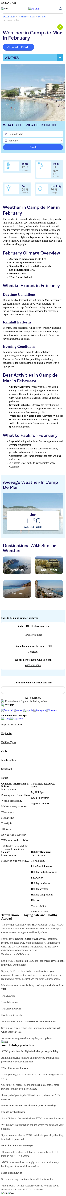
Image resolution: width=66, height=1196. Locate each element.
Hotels (4, 777)
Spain (32, 16)
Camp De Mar (13, 20)
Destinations (9, 16)
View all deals (18, 47)
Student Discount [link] (40, 911)
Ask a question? (33, 697)
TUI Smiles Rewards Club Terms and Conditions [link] (14, 847)
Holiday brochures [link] (40, 883)
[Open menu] (5, 8)
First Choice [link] (37, 877)
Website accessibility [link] (11, 800)
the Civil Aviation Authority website (25, 1185)
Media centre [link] (7, 817)
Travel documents (10, 1002)
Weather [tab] (12, 57)
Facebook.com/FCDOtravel (15, 954)
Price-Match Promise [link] (41, 866)
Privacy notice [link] (8, 789)
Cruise (4, 751)
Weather (22, 16)
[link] (33, 8)
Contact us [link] (33, 651)
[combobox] (33, 690)
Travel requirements (11, 1008)
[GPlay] (5, 718)
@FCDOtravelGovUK (13, 950)
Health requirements (11, 1015)
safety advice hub (18, 1028)
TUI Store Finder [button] (33, 634)
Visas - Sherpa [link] (38, 906)
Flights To (6, 733)
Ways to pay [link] (7, 812)
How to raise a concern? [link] (13, 834)
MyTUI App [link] (37, 792)
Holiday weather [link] (39, 889)
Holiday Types (8, 742)
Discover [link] (35, 900)
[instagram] (39, 710)
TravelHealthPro (15, 1021)
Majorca (42, 16)
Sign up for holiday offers (34, 701)
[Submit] (5, 688)
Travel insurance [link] (39, 855)
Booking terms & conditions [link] (15, 795)
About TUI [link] (36, 786)
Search (33, 147)
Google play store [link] (40, 797)
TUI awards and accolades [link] (14, 840)
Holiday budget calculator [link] (44, 872)
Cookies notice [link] (8, 855)
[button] (62, 8)
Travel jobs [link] (6, 823)
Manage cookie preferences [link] (15, 860)
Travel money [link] (38, 860)
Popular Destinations (11, 724)
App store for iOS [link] (40, 803)
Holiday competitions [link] (42, 894)
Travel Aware (8, 995)
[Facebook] (7, 710)
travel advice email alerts (33, 971)
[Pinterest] (51, 710)
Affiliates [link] (6, 829)
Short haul (6, 769)
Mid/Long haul (8, 760)
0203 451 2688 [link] (33, 665)
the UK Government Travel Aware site (27, 946)
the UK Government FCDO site (22, 960)
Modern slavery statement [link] (14, 806)
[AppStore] (16, 718)
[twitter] (18, 710)
